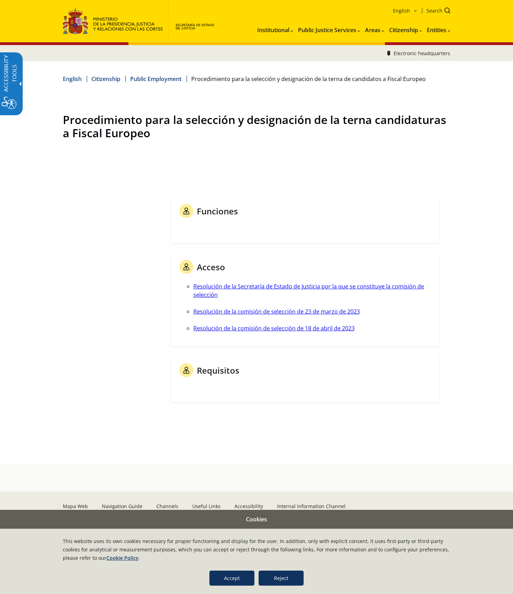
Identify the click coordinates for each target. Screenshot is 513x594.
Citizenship (105, 79)
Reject (281, 578)
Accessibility (249, 506)
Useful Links (206, 506)
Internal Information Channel (311, 506)
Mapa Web (75, 506)
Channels (167, 506)
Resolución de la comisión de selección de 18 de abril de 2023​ (274, 328)
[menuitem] (275, 28)
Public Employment (155, 79)
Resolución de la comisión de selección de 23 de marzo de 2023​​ (276, 311)
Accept (232, 578)
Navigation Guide (122, 506)
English (72, 79)
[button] (436, 11)
